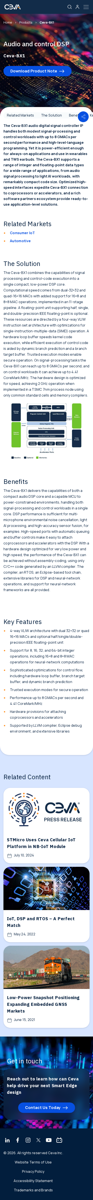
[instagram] (28, 1140)
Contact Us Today (43, 1107)
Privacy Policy (33, 1171)
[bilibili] (59, 1140)
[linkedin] (7, 1140)
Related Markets (20, 115)
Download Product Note (33, 71)
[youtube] (48, 1141)
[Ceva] (12, 8)
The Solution (51, 115)
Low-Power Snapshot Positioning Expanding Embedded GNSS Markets (43, 1004)
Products (25, 22)
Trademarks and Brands (33, 1190)
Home (7, 22)
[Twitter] (38, 1140)
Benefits (76, 115)
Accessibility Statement (33, 1180)
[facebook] (18, 1140)
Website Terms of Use (33, 1162)
